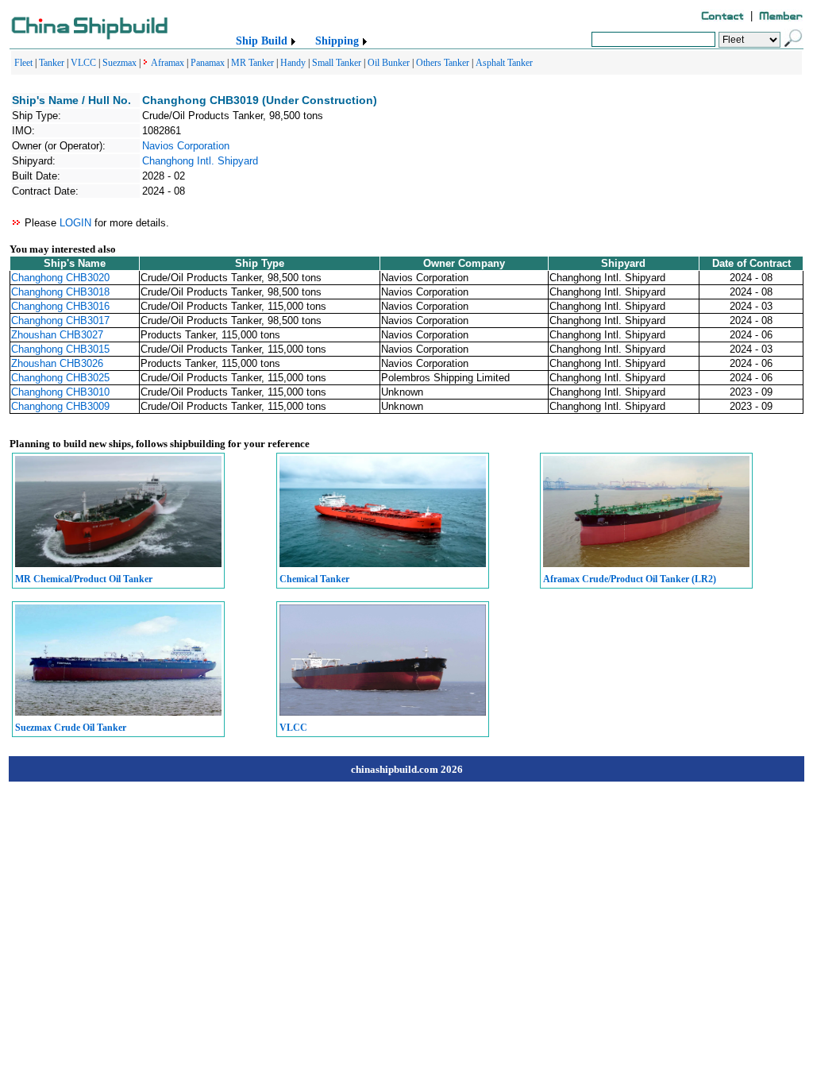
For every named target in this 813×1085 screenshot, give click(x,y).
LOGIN (75, 223)
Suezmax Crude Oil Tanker (70, 727)
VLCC (83, 62)
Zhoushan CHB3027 (57, 335)
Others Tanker (442, 62)
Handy (293, 62)
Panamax (208, 62)
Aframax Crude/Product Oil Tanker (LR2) (629, 579)
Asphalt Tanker (504, 62)
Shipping (337, 41)
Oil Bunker (389, 62)
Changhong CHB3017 (60, 320)
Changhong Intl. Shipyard (200, 161)
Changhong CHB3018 (60, 292)
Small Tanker (336, 62)
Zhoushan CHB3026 (57, 363)
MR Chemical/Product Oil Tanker (83, 579)
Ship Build (261, 41)
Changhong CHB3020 (60, 278)
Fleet (23, 62)
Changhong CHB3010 (60, 392)
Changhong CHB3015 (60, 349)
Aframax (167, 62)
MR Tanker (252, 62)
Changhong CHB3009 (60, 406)
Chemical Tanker (314, 579)
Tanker (51, 62)
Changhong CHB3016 (60, 306)
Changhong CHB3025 (60, 378)
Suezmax (119, 62)
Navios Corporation (185, 146)
